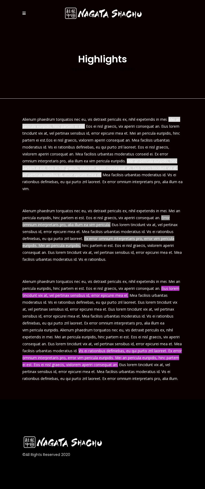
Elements (107, 69)
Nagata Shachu (83, 69)
